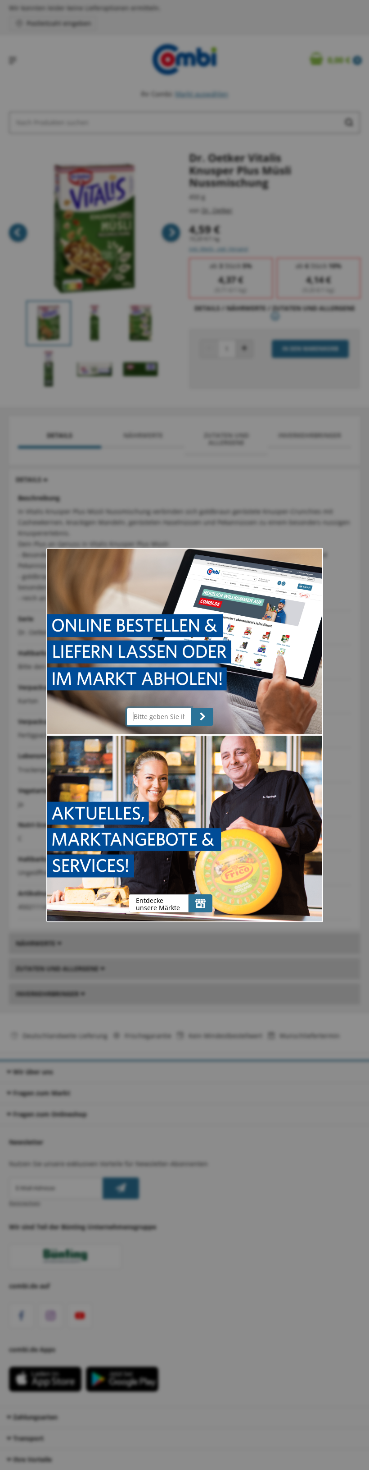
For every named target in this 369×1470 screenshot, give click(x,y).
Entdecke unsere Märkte (158, 904)
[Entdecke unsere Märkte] (200, 903)
